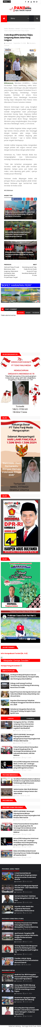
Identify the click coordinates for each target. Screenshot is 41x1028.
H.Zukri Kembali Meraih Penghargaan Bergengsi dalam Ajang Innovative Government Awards (26, 876)
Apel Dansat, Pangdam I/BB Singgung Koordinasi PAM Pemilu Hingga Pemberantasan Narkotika (26, 936)
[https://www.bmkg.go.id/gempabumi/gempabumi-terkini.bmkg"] (2, 658)
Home (6, 28)
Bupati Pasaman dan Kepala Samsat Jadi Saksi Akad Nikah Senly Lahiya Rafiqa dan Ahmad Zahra (25, 694)
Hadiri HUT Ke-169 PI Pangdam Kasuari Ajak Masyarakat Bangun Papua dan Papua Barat (26, 977)
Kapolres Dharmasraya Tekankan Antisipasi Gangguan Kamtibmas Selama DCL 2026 (25, 702)
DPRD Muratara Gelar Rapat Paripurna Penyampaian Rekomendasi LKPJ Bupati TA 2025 (19, 254)
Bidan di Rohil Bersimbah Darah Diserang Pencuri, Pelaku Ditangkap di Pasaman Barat (26, 853)
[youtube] (31, 2)
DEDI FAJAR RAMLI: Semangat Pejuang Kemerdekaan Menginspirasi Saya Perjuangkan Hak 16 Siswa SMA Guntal (26, 737)
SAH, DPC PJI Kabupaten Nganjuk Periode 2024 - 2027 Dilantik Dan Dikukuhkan (26, 888)
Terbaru (11, 718)
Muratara (11, 28)
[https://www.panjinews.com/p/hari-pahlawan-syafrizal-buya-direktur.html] (20, 607)
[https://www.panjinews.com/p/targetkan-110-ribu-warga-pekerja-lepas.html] (20, 554)
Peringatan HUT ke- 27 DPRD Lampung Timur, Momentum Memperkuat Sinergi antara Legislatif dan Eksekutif (23, 725)
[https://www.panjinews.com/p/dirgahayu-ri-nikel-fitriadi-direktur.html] (20, 413)
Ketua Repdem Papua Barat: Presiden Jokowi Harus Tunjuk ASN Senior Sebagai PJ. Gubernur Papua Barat (27, 1011)
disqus (28, 313)
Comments (30, 718)
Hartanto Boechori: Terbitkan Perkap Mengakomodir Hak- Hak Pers (26, 898)
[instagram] (34, 2)
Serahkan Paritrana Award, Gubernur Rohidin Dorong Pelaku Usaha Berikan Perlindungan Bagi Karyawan (26, 781)
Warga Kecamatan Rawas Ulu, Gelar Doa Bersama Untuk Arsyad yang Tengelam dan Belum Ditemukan (20, 214)
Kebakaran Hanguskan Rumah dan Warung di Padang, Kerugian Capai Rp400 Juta (22, 711)
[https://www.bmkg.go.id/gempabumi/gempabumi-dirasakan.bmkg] (21, 666)
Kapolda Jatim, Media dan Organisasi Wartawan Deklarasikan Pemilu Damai (24, 908)
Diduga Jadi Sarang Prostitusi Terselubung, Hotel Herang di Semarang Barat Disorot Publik (24, 685)
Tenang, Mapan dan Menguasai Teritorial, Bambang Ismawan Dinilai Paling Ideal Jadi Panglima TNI (26, 949)
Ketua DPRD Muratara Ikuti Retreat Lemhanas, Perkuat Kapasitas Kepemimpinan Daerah (17, 234)
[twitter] (28, 2)
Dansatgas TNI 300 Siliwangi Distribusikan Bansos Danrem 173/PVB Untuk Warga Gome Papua (25, 988)
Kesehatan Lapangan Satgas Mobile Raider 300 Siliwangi (25, 999)
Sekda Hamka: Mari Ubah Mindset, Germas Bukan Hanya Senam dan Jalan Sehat (25, 791)
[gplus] (37, 2)
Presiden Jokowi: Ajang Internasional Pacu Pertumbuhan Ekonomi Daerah (26, 960)
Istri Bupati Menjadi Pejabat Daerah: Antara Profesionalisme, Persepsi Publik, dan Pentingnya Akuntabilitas (24, 677)
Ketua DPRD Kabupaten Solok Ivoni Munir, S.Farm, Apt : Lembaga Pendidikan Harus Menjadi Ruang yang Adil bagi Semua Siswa (25, 765)
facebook (35, 313)
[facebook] (25, 2)
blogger (21, 313)
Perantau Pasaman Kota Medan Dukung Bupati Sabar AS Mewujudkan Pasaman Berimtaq (26, 925)
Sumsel (17, 28)
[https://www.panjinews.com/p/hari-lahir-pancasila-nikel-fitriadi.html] (20, 491)
